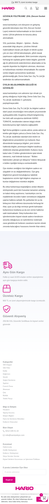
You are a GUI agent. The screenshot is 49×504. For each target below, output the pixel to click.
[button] (26, 8)
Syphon (6, 383)
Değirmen (6, 374)
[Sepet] (37, 8)
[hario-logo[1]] (8, 8)
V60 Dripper (7, 365)
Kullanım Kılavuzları (10, 422)
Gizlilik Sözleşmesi (10, 450)
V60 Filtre (6, 368)
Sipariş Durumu (9, 413)
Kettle (5, 371)
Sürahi (5, 377)
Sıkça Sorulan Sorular (11, 456)
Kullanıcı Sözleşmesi (10, 453)
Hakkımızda (7, 447)
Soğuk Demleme (9, 380)
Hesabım (6, 410)
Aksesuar (6, 389)
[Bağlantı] (31, 8)
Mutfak (5, 395)
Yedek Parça (7, 398)
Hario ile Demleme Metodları (13, 419)
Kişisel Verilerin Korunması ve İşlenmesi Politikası (21, 459)
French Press (8, 386)
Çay (4, 392)
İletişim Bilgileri (8, 416)
